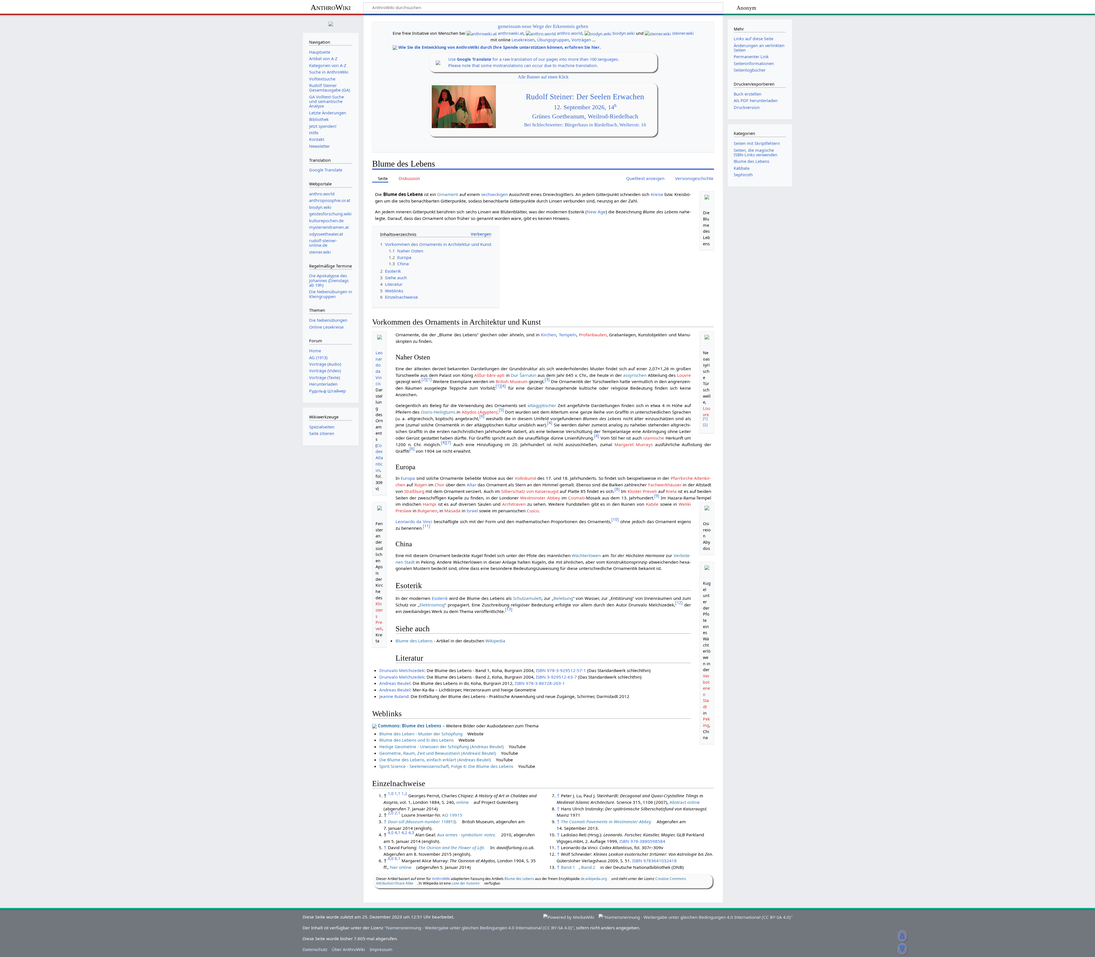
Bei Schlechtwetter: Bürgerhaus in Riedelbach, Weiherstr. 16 (585, 125)
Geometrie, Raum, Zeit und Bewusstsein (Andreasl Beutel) (437, 753)
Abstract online (685, 802)
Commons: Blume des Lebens (409, 726)
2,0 (391, 813)
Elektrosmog (432, 605)
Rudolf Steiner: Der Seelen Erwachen (585, 96)
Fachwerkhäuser (665, 484)
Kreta (671, 491)
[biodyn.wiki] (598, 33)
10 (615, 519)
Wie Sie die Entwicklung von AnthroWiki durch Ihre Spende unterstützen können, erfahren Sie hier (499, 47)
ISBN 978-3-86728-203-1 (540, 683)
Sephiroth (743, 174)
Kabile (652, 504)
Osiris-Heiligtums (438, 412)
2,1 (397, 813)
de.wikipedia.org (594, 878)
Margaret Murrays (634, 444)
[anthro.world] (541, 33)
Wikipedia (495, 641)
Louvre (684, 375)
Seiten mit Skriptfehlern (757, 143)
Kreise (657, 194)
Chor (439, 484)
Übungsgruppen (553, 40)
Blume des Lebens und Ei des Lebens (416, 740)
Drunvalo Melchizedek (401, 670)
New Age (596, 212)
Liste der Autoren (466, 883)
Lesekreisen (523, 40)
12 (679, 602)
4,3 (411, 832)
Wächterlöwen (586, 555)
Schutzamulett (527, 598)
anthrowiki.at (511, 33)
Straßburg (414, 491)
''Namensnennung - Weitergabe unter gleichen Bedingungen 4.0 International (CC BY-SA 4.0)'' (479, 927)
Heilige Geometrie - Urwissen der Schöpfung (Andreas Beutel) (441, 746)
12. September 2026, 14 (585, 107)
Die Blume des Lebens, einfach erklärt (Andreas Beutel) (435, 759)
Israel (472, 510)
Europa (408, 478)
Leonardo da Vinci (414, 521)
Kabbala (741, 168)
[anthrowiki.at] (482, 33)
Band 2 (588, 867)
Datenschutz (315, 949)
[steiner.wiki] (658, 33)
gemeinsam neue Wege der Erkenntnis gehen (543, 26)
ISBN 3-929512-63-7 (556, 677)
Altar (471, 484)
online (462, 802)
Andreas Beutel (394, 683)
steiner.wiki (683, 33)
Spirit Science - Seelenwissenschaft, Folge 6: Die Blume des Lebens (446, 766)
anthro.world (569, 33)
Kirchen (548, 334)
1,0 (391, 793)
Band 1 (568, 867)
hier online (400, 867)
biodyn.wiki (624, 33)
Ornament (447, 194)
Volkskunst (525, 478)
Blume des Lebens (414, 641)
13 (508, 609)
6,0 (391, 858)
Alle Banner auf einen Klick (543, 76)
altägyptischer (542, 405)
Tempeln (567, 334)
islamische (653, 438)
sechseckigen (494, 194)
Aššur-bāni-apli (489, 375)
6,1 (397, 858)
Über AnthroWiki (348, 949)
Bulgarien (427, 510)
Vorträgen (581, 40)
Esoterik (440, 598)
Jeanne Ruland (393, 696)
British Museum (511, 381)
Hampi (429, 504)
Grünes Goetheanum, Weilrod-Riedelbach (585, 116)
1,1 (397, 793)
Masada (452, 510)
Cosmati (576, 498)
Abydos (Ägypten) (480, 412)
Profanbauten (593, 334)
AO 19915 (452, 815)
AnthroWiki (331, 7)
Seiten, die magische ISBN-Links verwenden (755, 152)
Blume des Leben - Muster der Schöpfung (421, 734)
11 (426, 526)
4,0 (391, 832)
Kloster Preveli (643, 491)
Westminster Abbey (540, 498)
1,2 (404, 793)
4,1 (397, 832)
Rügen (420, 484)
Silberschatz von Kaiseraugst (530, 491)
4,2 (404, 832)
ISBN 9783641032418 (654, 860)
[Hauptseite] (331, 23)
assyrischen (634, 375)
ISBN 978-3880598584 (642, 841)
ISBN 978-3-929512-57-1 (561, 670)
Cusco (533, 510)
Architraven (514, 504)
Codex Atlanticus (379, 458)
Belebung (563, 598)
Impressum (381, 949)
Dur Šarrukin (523, 375)
